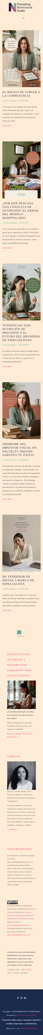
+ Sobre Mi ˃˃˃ (12, 829)
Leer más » (7, 125)
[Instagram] (21, 998)
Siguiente (21, 636)
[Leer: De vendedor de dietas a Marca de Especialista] (21, 543)
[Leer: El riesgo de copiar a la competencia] (21, 58)
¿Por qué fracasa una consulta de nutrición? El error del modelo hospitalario (20, 210)
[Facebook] (18, 998)
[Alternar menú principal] (21, 18)
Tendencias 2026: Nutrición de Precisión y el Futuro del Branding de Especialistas (21, 333)
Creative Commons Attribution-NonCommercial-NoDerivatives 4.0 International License (20, 915)
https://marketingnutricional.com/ (18, 925)
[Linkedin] (25, 998)
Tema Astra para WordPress (26, 1015)
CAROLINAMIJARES (28, 1028)
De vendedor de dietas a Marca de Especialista (18, 580)
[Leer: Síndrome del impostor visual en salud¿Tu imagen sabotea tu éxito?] (21, 410)
